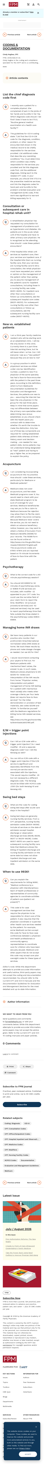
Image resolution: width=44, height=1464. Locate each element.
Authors (26, 1377)
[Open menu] (3, 4)
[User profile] (33, 4)
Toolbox (6, 1387)
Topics (5, 1382)
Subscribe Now (11, 1298)
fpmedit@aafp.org (13, 1021)
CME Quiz (6, 1392)
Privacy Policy (24, 1448)
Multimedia (7, 1406)
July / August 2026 (18, 1229)
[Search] (38, 4)
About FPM (27, 1419)
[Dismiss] (38, 13)
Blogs (5, 1397)
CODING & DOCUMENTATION (16, 46)
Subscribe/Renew (10, 1419)
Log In (5, 1054)
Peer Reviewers (29, 1382)
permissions (7, 1345)
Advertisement (22, 20)
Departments (8, 1401)
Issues (5, 1377)
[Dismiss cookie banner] (36, 1426)
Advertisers (27, 1392)
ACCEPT (28, 1454)
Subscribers (27, 1387)
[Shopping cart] (28, 4)
